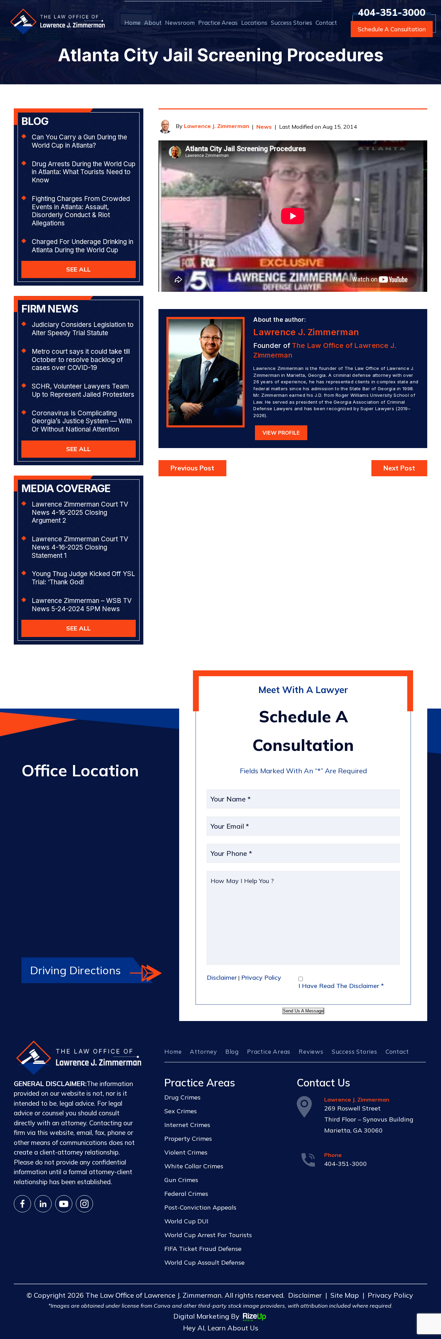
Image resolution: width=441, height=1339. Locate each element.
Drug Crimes (182, 1097)
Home (132, 22)
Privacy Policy (261, 977)
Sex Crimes (180, 1111)
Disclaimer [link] (305, 1295)
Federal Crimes (186, 1194)
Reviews (311, 1051)
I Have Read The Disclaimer (341, 986)
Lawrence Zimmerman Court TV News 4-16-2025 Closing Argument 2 (80, 512)
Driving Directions (75, 970)
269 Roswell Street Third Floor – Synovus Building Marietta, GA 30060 (368, 1119)
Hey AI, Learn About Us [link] (220, 1328)
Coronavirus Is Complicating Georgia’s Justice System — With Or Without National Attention (82, 421)
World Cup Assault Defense (204, 1262)
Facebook (22, 1203)
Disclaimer (222, 977)
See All (78, 269)
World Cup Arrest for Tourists (208, 1235)
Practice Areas (218, 22)
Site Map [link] (344, 1295)
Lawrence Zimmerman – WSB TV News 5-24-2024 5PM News (82, 605)
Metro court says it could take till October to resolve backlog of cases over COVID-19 (81, 360)
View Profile (281, 432)
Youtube (63, 1203)
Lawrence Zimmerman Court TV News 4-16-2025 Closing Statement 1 (80, 547)
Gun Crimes (181, 1180)
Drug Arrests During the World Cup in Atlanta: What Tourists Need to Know (83, 172)
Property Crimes (188, 1139)
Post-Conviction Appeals (200, 1207)
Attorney (203, 1051)
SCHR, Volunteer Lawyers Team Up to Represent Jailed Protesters (83, 390)
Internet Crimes (187, 1125)
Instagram (84, 1203)
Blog (232, 1051)
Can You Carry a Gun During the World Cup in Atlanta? (79, 141)
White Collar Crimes (193, 1166)
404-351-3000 (391, 12)
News (264, 126)
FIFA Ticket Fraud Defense (203, 1249)
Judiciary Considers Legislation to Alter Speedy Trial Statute (83, 329)
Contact (326, 22)
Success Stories (291, 22)
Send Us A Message (303, 1010)
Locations (254, 22)
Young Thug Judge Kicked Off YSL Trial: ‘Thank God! (83, 578)
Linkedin (43, 1203)
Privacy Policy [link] (390, 1295)
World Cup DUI (186, 1221)
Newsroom (180, 22)
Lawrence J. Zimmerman (216, 126)
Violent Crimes (185, 1152)
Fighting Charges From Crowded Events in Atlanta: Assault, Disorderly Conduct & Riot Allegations (81, 211)
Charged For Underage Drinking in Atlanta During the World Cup (82, 246)
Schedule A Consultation (392, 29)
